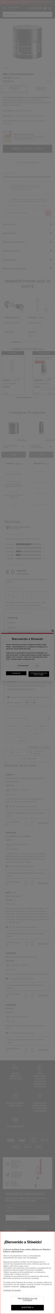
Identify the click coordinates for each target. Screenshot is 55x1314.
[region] (27, 1272)
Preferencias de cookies (28, 1300)
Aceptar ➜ (27, 1308)
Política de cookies (27, 1287)
